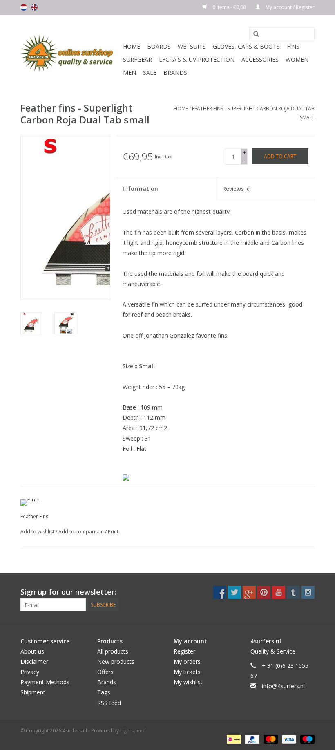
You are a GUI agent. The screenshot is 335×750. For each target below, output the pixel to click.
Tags (103, 692)
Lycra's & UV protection (196, 59)
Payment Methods (44, 682)
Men (129, 72)
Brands (175, 72)
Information (140, 189)
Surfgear (137, 59)
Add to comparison (81, 531)
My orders (187, 661)
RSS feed (109, 703)
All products (112, 651)
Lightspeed (133, 730)
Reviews (236, 189)
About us (32, 651)
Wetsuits (192, 46)
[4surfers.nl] (70, 53)
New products (115, 661)
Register (184, 651)
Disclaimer (34, 661)
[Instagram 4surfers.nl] (308, 592)
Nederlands (23, 7)
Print (113, 531)
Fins (293, 46)
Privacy (29, 672)
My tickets (187, 672)
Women (297, 59)
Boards (159, 46)
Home (131, 46)
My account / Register (289, 7)
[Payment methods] (233, 739)
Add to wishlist (38, 531)
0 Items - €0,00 (229, 7)
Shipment (32, 692)
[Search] (253, 34)
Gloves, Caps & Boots (246, 46)
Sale (149, 72)
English (34, 7)
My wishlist (188, 682)
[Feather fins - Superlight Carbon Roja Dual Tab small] (31, 323)
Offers (105, 672)
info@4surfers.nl (283, 686)
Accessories (260, 59)
